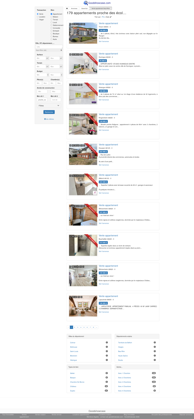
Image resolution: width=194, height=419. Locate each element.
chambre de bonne (77, 382)
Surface (40, 54)
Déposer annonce (186, 414)
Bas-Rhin (121, 351)
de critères (50, 119)
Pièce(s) (40, 79)
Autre (55, 39)
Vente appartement (108, 23)
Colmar (72, 342)
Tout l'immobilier (8, 414)
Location (42, 17)
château (73, 386)
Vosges (120, 347)
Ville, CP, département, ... (44, 43)
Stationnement (57, 25)
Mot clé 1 (40, 96)
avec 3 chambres (124, 382)
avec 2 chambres (124, 377)
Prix (103, 17)
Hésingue (73, 360)
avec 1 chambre (124, 373)
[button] (61, 50)
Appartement (57, 14)
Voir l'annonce (104, 41)
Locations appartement (81, 414)
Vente (41, 14)
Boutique (56, 33)
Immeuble (56, 28)
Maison (55, 17)
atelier (72, 373)
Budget (40, 71)
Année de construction (46, 88)
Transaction (41, 10)
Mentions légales (93, 417)
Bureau (55, 36)
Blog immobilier (129, 414)
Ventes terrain (57, 414)
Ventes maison (40, 414)
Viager (41, 19)
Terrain (55, 19)
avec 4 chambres (124, 386)
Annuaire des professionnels (162, 414)
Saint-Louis (74, 351)
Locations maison (105, 414)
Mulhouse (73, 347)
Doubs (120, 360)
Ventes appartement (24, 415)
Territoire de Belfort (125, 342)
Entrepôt (56, 31)
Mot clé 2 (54, 96)
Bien (52, 10)
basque (73, 377)
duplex (72, 391)
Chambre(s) (55, 79)
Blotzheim (73, 356)
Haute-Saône (123, 356)
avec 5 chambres (124, 391)
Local (55, 22)
